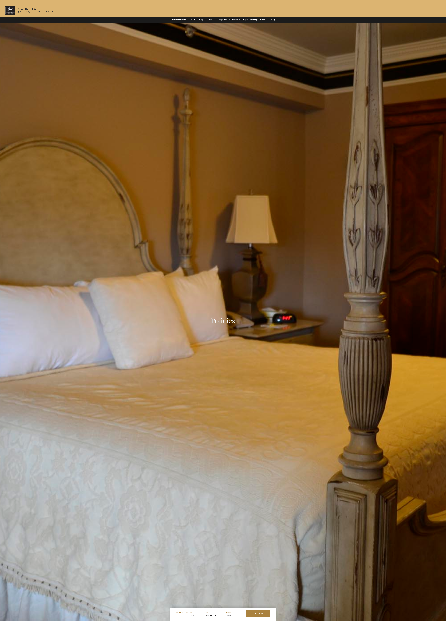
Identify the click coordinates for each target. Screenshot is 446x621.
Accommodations (179, 20)
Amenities (211, 20)
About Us (192, 20)
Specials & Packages (240, 20)
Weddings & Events (257, 20)
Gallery (272, 20)
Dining (200, 20)
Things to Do (222, 20)
